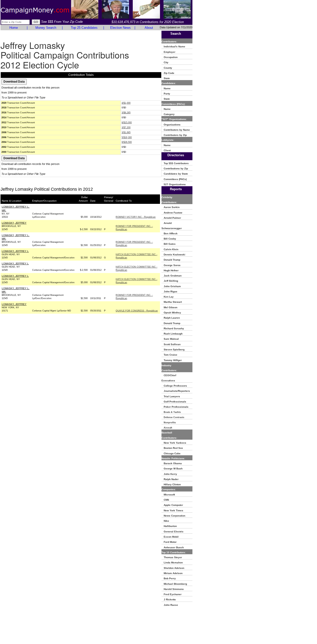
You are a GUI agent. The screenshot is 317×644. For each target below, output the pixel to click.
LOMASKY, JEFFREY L (15, 251)
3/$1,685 (126, 132)
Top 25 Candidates (84, 28)
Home (13, 28)
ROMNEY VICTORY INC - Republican (136, 217)
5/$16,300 (127, 137)
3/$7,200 (126, 127)
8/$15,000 (127, 122)
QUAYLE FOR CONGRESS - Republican (137, 310)
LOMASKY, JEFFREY (14, 222)
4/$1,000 (126, 103)
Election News (120, 28)
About (149, 28)
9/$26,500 (127, 142)
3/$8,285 (126, 112)
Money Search (45, 28)
